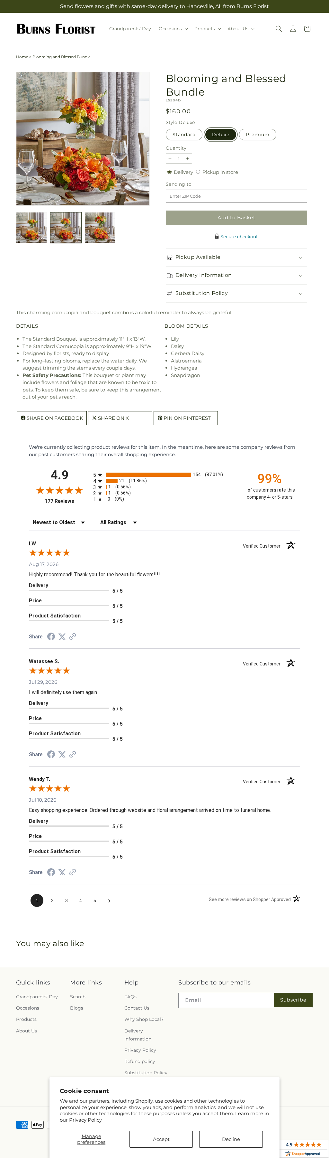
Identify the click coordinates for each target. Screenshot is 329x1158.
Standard (184, 134)
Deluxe (220, 134)
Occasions (27, 1008)
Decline (231, 1139)
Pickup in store (220, 172)
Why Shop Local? (144, 1019)
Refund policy (139, 1061)
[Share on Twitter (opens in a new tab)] (62, 637)
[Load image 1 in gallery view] (31, 227)
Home (22, 56)
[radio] (164, 475)
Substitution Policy (145, 1073)
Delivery (184, 172)
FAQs (130, 997)
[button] (173, 28)
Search (77, 997)
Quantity (176, 148)
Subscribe (293, 1000)
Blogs (76, 1008)
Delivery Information (137, 1035)
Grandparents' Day (37, 997)
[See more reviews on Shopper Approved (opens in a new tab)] (72, 637)
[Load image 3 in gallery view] (99, 227)
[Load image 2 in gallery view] (65, 227)
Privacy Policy (85, 1120)
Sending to (188, 184)
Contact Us (136, 1008)
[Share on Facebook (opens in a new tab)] (51, 637)
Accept (161, 1139)
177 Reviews (67, 501)
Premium (258, 134)
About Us (26, 1031)
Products (26, 1019)
